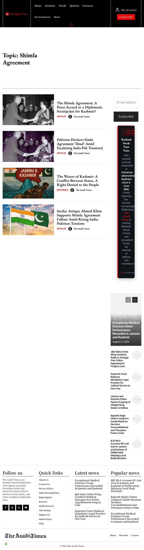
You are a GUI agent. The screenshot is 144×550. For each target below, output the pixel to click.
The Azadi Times (82, 117)
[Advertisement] (102, 59)
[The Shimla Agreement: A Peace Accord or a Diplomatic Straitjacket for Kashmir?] (28, 109)
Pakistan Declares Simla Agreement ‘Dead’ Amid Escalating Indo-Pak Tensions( (80, 143)
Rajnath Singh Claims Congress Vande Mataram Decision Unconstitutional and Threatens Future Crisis (120, 424)
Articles (61, 116)
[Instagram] (12, 508)
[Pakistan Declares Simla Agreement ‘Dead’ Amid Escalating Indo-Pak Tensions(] (28, 146)
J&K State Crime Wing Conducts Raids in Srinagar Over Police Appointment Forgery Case (120, 359)
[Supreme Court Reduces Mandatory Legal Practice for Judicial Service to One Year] (136, 377)
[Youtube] (26, 508)
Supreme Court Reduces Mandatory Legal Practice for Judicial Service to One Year (120, 381)
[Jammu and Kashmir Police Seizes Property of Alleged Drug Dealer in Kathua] (136, 399)
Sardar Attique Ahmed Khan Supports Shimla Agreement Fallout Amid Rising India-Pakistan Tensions (79, 217)
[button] (71, 24)
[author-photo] (70, 117)
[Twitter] (19, 508)
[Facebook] (5, 508)
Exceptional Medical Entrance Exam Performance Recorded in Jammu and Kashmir (126, 330)
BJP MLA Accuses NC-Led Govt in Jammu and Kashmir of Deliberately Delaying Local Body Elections (120, 449)
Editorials (62, 190)
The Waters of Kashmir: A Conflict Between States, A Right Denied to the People (78, 180)
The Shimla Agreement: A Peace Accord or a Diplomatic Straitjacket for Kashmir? (79, 107)
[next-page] (135, 300)
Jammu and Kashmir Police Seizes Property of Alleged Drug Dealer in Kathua (120, 402)
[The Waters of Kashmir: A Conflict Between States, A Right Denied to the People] (28, 183)
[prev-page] (128, 300)
